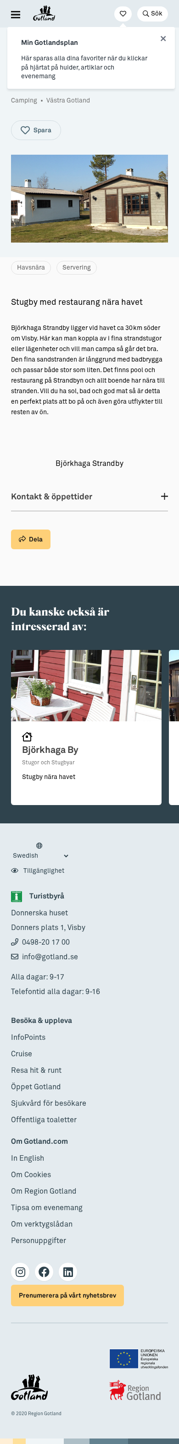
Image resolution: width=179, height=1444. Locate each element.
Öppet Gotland (36, 1087)
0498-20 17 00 (46, 942)
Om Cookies (31, 1175)
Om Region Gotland (44, 1191)
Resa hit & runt (36, 1070)
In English (27, 1158)
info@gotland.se (50, 957)
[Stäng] (163, 38)
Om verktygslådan (42, 1224)
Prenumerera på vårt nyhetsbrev (67, 1295)
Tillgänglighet (43, 871)
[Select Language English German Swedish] (40, 851)
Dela (36, 539)
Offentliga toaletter (44, 1120)
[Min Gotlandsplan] (123, 14)
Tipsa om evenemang (47, 1207)
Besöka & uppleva (41, 1020)
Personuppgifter (38, 1240)
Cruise (21, 1054)
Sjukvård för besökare (48, 1103)
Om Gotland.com (39, 1141)
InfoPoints (28, 1037)
